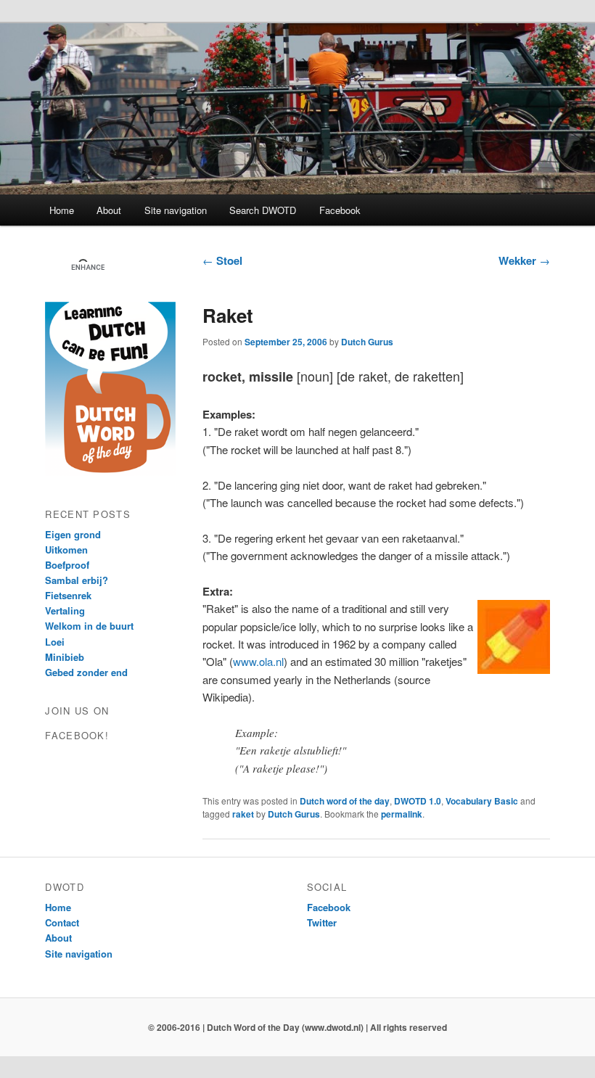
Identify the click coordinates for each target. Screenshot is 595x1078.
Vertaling (65, 610)
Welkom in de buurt (89, 626)
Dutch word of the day (345, 800)
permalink (401, 813)
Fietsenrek (68, 595)
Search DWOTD (262, 210)
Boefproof (67, 565)
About (109, 210)
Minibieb (64, 657)
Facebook (340, 210)
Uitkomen (66, 549)
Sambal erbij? (76, 580)
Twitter (322, 922)
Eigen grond (73, 534)
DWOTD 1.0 (417, 800)
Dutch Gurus (367, 341)
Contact (62, 922)
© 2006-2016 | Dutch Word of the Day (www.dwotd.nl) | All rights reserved (297, 1027)
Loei (55, 642)
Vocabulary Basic (482, 800)
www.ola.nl (258, 661)
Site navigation (175, 210)
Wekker (524, 260)
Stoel (222, 260)
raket (243, 813)
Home (61, 210)
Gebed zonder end (86, 672)
